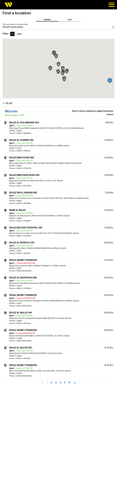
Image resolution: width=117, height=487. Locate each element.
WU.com (11, 111)
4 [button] (60, 382)
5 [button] (64, 382)
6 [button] (69, 382)
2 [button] (51, 382)
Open (19, 34)
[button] (73, 382)
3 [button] (56, 382)
